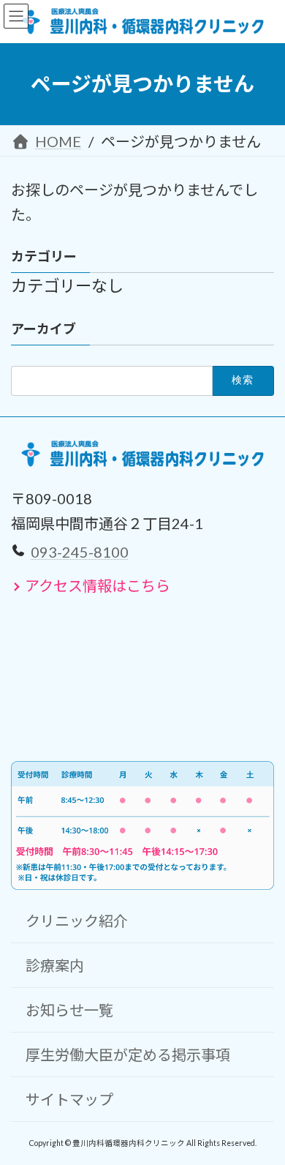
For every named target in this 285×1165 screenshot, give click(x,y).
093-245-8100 (80, 551)
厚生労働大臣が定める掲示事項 (128, 1054)
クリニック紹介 (77, 920)
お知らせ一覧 (69, 1009)
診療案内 (55, 964)
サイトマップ (69, 1098)
